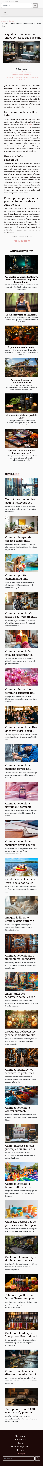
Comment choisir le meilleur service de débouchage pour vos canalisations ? (18, 770)
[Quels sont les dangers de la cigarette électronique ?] (21, 1320)
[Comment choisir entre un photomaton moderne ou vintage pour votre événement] (21, 943)
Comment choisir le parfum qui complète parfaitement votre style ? (21, 807)
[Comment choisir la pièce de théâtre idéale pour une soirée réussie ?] (21, 715)
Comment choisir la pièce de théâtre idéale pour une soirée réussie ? (21, 731)
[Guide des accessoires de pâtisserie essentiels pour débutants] (21, 1209)
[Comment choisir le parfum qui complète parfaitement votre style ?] (21, 791)
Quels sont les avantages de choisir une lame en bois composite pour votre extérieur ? (21, 1262)
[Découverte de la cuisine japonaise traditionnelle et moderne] (21, 1019)
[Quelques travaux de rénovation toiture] (21, 367)
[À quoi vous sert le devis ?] (21, 335)
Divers (11, 21)
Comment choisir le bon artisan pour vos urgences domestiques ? (21, 617)
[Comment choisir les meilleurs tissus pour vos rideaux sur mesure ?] (21, 829)
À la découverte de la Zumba (21, 314)
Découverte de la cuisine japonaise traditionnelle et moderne (20, 1035)
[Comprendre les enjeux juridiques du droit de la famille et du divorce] (21, 1133)
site (30, 124)
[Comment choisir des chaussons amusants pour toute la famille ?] (21, 639)
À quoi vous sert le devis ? (21, 347)
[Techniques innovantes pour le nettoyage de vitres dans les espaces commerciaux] (21, 486)
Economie (20, 1436)
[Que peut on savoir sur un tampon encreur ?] (21, 438)
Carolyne (21, 1453)
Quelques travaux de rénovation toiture (21, 381)
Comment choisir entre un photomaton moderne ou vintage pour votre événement (20, 960)
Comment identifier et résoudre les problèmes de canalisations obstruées (21, 1073)
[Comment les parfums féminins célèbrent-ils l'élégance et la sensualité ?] (21, 677)
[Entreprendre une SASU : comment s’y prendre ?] (21, 1396)
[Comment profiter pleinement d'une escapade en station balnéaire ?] (21, 563)
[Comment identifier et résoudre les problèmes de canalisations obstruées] (21, 1057)
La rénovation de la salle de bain (21, 72)
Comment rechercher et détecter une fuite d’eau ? (20, 1372)
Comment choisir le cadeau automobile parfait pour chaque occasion (17, 1112)
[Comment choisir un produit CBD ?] (21, 403)
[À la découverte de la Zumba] (21, 302)
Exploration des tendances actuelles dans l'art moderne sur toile (21, 997)
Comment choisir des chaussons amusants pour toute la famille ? (19, 655)
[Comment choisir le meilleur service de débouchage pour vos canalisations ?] (21, 753)
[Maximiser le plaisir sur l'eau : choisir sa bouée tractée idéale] (21, 867)
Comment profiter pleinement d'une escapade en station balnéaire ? (17, 580)
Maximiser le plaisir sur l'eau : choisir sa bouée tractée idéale (20, 883)
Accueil (3, 21)
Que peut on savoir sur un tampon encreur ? (21, 451)
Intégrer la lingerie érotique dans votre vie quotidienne (19, 921)
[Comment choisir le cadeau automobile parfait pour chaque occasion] (21, 1095)
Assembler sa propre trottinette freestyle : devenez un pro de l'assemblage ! (21, 279)
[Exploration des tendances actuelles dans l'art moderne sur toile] (21, 981)
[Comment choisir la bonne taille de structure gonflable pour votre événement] (21, 1171)
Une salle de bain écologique (21, 74)
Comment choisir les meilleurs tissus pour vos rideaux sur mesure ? (21, 845)
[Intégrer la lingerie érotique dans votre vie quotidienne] (21, 905)
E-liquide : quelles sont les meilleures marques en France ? (19, 1298)
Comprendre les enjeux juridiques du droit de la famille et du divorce (20, 1149)
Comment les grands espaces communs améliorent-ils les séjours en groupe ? (21, 542)
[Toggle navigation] (5, 12)
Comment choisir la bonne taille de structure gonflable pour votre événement (20, 1188)
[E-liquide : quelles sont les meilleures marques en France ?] (21, 1282)
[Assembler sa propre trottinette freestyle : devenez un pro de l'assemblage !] (21, 264)
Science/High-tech (20, 1446)
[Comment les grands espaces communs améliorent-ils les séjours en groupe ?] (21, 524)
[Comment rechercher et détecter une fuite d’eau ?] (21, 1358)
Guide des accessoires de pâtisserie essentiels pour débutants (21, 1225)
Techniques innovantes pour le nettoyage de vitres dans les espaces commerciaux (20, 504)
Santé (20, 1443)
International (20, 1439)
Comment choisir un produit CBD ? (21, 416)
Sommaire (22, 69)
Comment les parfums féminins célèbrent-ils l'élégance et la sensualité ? (21, 694)
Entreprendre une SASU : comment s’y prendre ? (20, 1410)
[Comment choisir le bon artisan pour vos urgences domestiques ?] (21, 600)
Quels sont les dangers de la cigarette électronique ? (21, 1334)
